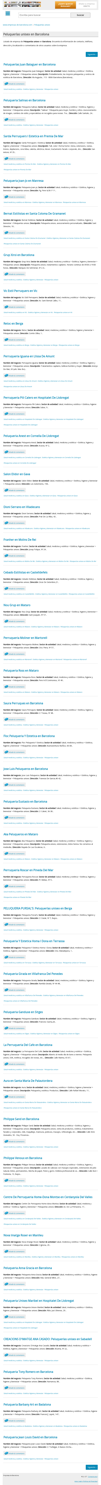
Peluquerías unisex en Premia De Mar (17, 169)
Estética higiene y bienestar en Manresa (47, 202)
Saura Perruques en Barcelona (23, 703)
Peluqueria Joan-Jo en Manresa (24, 181)
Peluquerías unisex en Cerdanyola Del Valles (20, 1224)
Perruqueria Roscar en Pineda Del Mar (28, 870)
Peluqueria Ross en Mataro (21, 670)
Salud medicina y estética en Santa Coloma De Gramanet (24, 238)
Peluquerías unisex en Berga (69, 345)
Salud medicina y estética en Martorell (18, 659)
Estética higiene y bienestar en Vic (40, 312)
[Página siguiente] (92, 54)
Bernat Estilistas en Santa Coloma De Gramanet (35, 213)
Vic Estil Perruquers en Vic (20, 291)
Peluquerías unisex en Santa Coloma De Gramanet (22, 244)
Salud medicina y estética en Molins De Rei (19, 561)
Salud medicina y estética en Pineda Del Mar (20, 892)
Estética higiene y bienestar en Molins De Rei (52, 561)
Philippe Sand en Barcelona (21, 1119)
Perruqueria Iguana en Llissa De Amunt (29, 356)
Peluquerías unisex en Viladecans (77, 528)
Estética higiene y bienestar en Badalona (47, 1426)
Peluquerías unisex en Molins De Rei (83, 561)
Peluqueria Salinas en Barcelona (25, 100)
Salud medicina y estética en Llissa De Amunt (20, 381)
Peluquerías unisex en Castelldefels (81, 594)
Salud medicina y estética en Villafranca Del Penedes (23, 995)
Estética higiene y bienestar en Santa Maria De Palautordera (69, 1102)
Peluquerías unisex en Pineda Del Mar (17, 897)
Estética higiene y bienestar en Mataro (45, 627)
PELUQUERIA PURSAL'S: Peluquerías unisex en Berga (38, 908)
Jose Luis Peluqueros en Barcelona (26, 769)
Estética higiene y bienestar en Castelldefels (51, 594)
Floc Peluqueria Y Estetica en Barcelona (29, 736)
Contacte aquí (92, 1477)
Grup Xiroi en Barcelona (19, 255)
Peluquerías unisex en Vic (63, 312)
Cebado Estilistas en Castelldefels (25, 572)
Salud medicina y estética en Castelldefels (19, 594)
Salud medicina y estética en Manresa (17, 202)
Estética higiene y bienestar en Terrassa (47, 963)
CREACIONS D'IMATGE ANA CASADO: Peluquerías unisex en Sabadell (48, 1339)
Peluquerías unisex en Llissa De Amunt (18, 386)
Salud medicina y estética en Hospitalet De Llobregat (23, 419)
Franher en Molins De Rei (20, 539)
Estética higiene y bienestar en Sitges (43, 1033)
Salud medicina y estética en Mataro (17, 627)
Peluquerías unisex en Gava (67, 496)
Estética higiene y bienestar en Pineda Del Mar (54, 892)
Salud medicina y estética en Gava (16, 496)
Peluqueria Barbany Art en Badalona (27, 1404)
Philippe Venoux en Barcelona (23, 1158)
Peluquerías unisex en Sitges (69, 1033)
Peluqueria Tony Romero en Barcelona (28, 1372)
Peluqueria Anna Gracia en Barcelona (28, 1268)
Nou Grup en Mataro (17, 605)
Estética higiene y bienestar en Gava (43, 496)
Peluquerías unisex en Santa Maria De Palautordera (22, 1108)
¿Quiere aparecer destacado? (65, 4)
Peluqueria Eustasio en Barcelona (25, 801)
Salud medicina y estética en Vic (15, 312)
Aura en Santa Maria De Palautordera (28, 1081)
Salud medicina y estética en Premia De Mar (20, 164)
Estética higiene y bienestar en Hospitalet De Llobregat (63, 419)
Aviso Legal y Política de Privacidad (86, 1481)
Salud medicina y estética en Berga (16, 345)
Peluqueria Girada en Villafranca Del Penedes (33, 974)
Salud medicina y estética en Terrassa (17, 963)
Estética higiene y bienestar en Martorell (47, 659)
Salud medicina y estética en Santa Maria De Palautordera (25, 1102)
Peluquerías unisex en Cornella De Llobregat (20, 463)
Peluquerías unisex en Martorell (75, 659)
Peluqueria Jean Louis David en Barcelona (30, 1437)
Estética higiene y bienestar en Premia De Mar (54, 164)
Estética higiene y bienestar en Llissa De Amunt (55, 381)
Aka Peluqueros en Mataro (21, 834)
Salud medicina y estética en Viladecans (18, 528)
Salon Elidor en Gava (17, 474)
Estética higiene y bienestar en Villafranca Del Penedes (63, 995)
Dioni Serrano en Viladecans (22, 507)
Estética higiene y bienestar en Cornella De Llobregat (61, 457)
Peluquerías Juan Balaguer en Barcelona (30, 64)
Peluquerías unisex (51, 89)
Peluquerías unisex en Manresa (74, 202)
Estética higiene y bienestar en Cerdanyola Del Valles (61, 1218)
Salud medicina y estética (13, 89)
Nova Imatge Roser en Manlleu (23, 1235)
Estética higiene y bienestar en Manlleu (46, 1257)
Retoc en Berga (13, 323)
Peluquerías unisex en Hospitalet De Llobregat (20, 425)
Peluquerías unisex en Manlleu (72, 1257)
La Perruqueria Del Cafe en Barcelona (28, 1045)
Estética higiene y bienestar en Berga (43, 345)
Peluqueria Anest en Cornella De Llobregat (31, 436)
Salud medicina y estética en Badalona (18, 1426)
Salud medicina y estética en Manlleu (17, 1257)
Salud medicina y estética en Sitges (16, 1033)
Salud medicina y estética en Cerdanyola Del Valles (22, 1218)
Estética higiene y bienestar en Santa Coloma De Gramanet (68, 238)
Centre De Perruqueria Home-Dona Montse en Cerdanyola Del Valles (48, 1197)
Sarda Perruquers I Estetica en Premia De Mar (33, 136)
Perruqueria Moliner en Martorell (25, 638)
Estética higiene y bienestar (33, 89)
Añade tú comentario (15, 84)
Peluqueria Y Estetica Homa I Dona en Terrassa (34, 941)
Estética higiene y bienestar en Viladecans (49, 528)
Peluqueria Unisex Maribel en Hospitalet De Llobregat (39, 1300)
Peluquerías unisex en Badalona (75, 1426)
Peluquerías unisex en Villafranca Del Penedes (20, 1001)
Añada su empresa (87, 4)
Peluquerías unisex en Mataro (71, 627)
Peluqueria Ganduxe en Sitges (23, 1012)
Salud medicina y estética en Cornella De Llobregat (22, 457)
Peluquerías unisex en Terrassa (74, 963)
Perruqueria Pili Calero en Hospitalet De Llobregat (36, 397)
